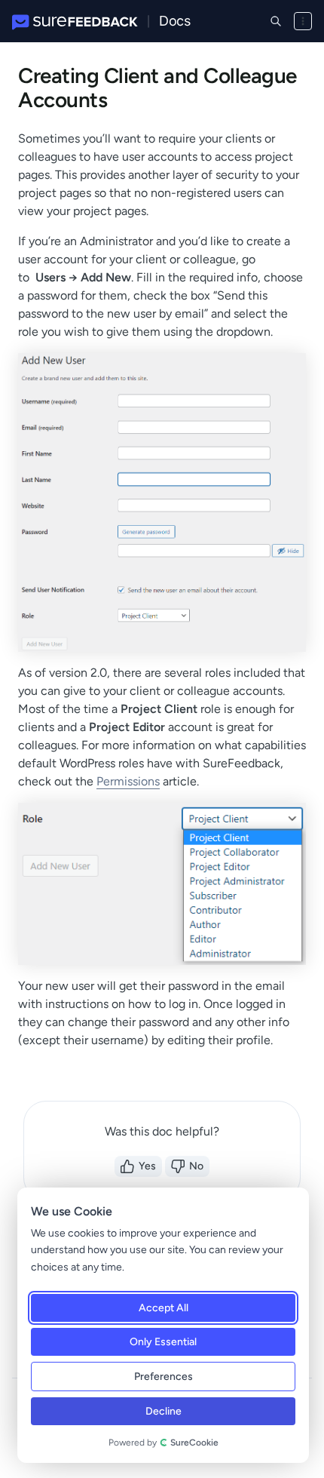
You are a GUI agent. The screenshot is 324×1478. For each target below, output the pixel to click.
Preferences (163, 1376)
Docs (174, 21)
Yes (147, 1166)
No (196, 1166)
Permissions (128, 781)
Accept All (163, 1307)
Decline (163, 1411)
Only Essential (163, 1341)
